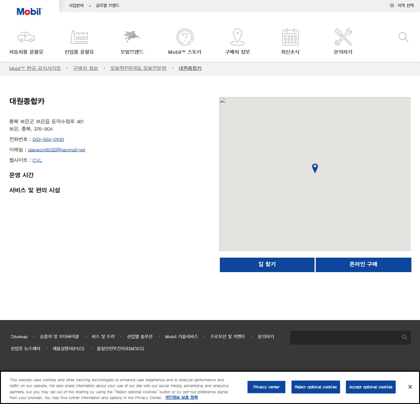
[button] (26, 42)
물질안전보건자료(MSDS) (120, 349)
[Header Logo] (29, 7)
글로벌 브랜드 (108, 6)
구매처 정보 (85, 68)
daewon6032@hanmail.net (56, 149)
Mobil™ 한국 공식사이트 (35, 68)
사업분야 (76, 6)
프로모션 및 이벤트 (227, 337)
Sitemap (19, 337)
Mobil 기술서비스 (181, 337)
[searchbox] (344, 338)
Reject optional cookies (316, 387)
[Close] (410, 387)
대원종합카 (190, 68)
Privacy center (266, 387)
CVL (37, 160)
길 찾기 (267, 265)
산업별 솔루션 (140, 337)
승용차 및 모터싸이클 (59, 337)
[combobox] (350, 338)
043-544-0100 (48, 139)
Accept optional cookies (370, 387)
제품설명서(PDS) (68, 349)
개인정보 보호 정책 (181, 397)
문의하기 (266, 337)
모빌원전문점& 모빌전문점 (138, 68)
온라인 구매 (364, 265)
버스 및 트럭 (103, 337)
